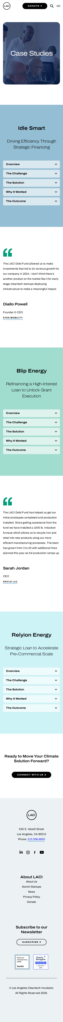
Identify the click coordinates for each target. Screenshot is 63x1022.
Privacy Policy (31, 896)
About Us (31, 881)
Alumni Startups (31, 886)
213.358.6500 (36, 839)
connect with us (30, 775)
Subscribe (30, 942)
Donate (33, 6)
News (31, 891)
